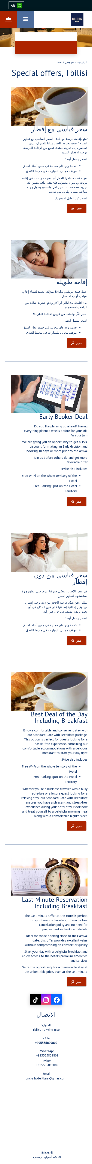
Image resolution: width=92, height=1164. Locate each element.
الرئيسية (82, 62)
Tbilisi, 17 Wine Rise (46, 1030)
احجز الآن (77, 208)
